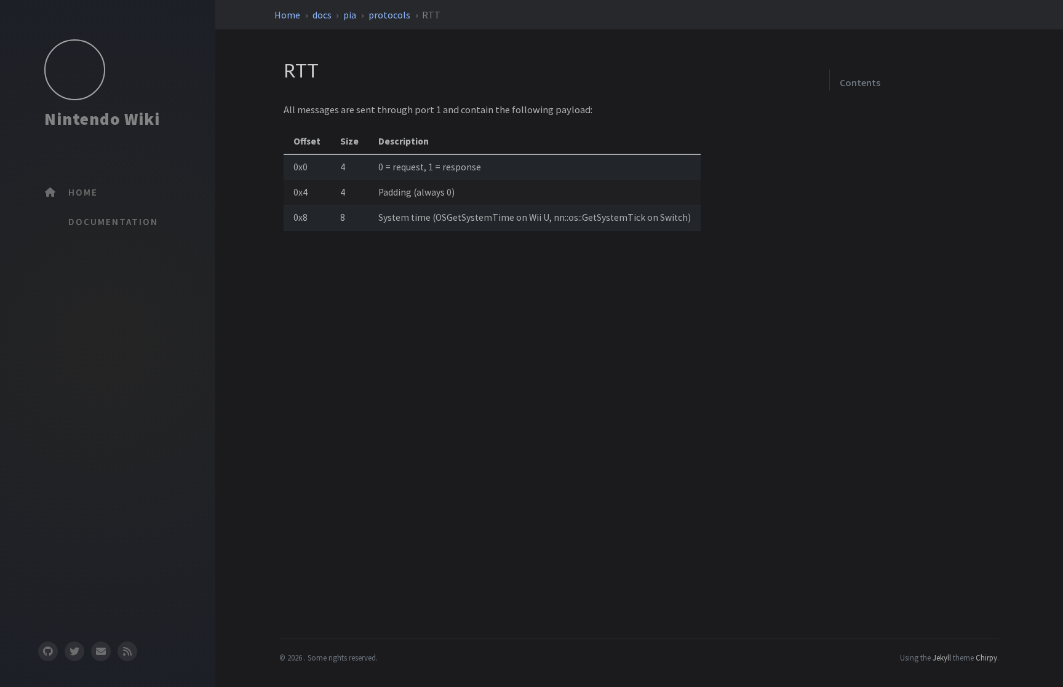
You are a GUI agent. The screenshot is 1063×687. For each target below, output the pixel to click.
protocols (390, 15)
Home (288, 15)
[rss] (127, 651)
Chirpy (986, 657)
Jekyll (942, 657)
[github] (47, 651)
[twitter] (74, 651)
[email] (101, 651)
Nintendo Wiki (102, 118)
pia (350, 15)
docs (323, 15)
